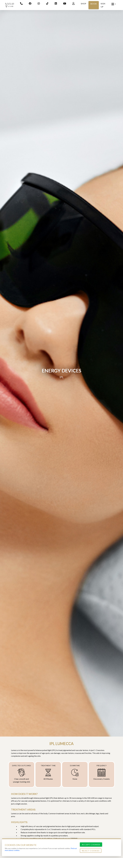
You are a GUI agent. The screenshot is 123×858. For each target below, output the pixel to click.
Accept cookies (91, 844)
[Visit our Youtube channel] (64, 3)
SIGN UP (103, 5)
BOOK (93, 4)
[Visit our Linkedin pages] (56, 3)
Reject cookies (90, 850)
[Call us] (21, 3)
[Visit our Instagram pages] (39, 3)
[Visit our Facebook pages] (30, 3)
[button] (114, 4)
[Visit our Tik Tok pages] (47, 3)
